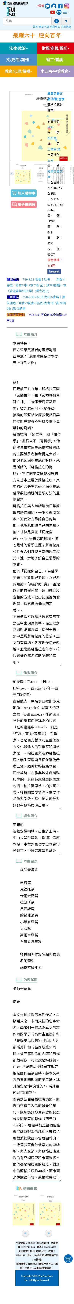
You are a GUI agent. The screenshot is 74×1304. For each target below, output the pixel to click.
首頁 (35, 27)
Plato (50, 127)
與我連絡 (66, 27)
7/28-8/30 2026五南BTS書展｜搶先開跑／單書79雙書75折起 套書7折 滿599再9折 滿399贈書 (36, 302)
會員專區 (55, 27)
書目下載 (44, 27)
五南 (50, 160)
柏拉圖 (52, 138)
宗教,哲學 (58, 99)
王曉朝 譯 (54, 149)
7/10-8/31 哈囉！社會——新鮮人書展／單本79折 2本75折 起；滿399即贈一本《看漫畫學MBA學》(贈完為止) (36, 285)
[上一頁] (12, 173)
